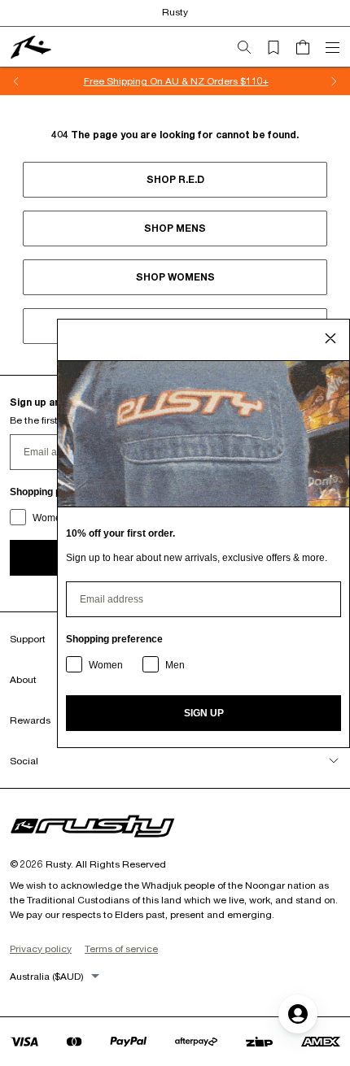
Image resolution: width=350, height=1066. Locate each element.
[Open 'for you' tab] (297, 1013)
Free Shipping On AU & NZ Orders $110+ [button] (175, 81)
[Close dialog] (330, 338)
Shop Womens (175, 277)
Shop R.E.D (175, 179)
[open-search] (250, 47)
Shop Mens (175, 228)
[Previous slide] (16, 81)
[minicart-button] (309, 47)
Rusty (175, 12)
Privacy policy (41, 948)
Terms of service (121, 948)
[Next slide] (333, 81)
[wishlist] (280, 47)
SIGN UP (204, 713)
